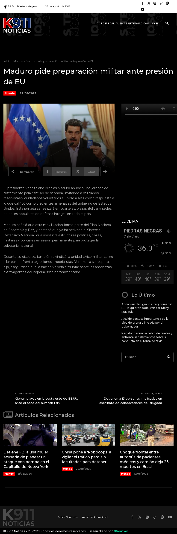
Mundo (18, 61)
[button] (167, 23)
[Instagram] (155, 3)
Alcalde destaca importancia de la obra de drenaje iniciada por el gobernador (144, 322)
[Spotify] (167, 3)
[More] (105, 171)
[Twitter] (149, 3)
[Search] (169, 357)
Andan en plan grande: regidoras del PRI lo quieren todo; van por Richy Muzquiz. (146, 308)
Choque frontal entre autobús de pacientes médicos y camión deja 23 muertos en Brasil (144, 459)
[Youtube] (143, 10)
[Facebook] (143, 3)
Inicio (6, 61)
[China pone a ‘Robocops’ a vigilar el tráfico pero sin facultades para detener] (88, 435)
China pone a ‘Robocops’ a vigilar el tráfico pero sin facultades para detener (86, 457)
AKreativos (121, 531)
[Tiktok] (161, 3)
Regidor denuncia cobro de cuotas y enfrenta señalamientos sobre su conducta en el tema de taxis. (146, 337)
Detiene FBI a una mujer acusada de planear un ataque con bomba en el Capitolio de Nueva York (26, 459)
